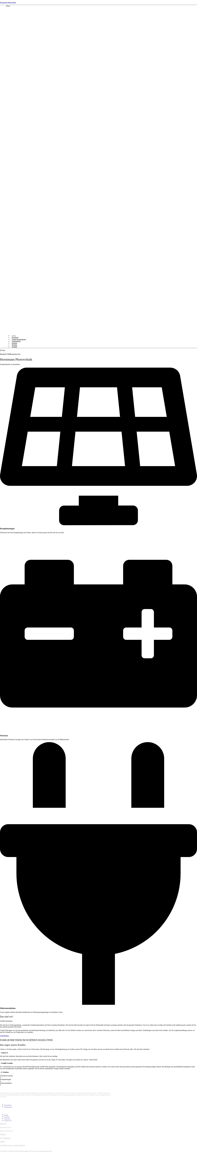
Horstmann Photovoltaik (8, 2)
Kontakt (14, 347)
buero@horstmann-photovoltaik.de (12, 1145)
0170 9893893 (5, 1138)
